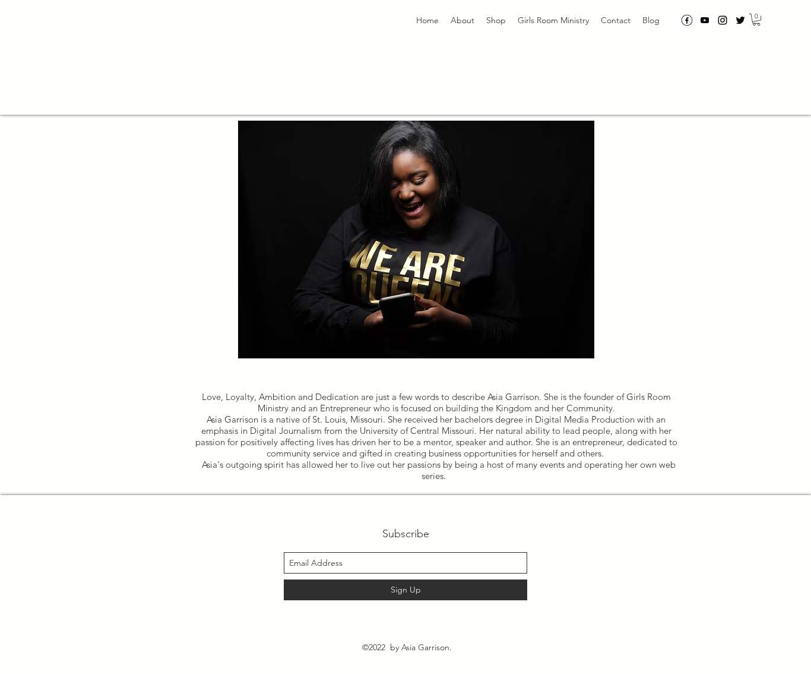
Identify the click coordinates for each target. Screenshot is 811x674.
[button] (756, 20)
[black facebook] (687, 20)
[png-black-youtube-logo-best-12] (705, 20)
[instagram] (722, 20)
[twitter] (740, 20)
